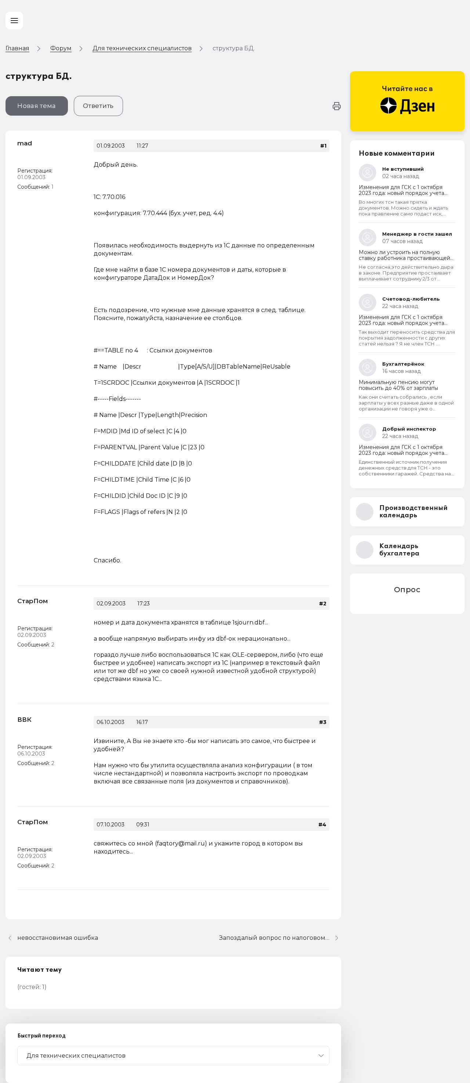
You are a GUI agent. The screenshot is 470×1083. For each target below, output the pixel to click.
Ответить (98, 105)
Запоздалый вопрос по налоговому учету (280, 937)
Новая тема (36, 105)
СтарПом (32, 601)
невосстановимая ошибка (57, 937)
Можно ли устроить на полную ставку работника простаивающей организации (404, 258)
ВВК (24, 719)
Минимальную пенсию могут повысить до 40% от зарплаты (398, 385)
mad (24, 143)
